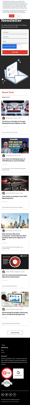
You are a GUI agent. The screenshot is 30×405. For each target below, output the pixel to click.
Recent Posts (6, 97)
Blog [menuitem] (2, 350)
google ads (14, 207)
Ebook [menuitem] (2, 352)
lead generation (8, 132)
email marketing (8, 207)
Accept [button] (11, 16)
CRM (16, 132)
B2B (8, 248)
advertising (7, 168)
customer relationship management (18, 168)
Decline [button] (18, 16)
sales (13, 132)
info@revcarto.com (6, 401)
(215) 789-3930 (15, 401)
